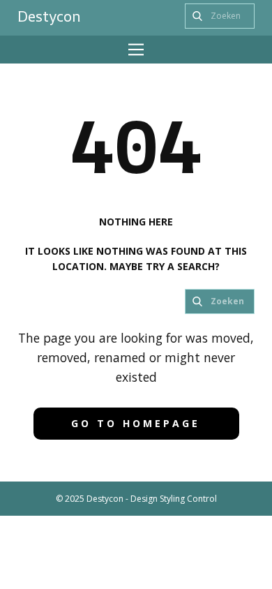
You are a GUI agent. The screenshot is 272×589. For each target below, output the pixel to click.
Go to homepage (135, 423)
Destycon (49, 16)
